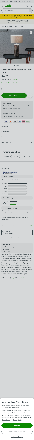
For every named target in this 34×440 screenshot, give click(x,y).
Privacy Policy (17, 420)
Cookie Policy (6, 420)
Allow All (17, 425)
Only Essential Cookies (17, 432)
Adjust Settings (17, 437)
